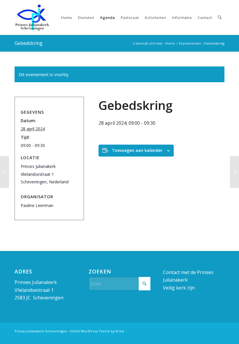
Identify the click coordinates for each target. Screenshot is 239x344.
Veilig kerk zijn (179, 288)
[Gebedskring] (4, 172)
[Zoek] (219, 17)
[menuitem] (66, 17)
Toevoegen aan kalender (137, 150)
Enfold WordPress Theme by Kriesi (97, 331)
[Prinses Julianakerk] (32, 17)
